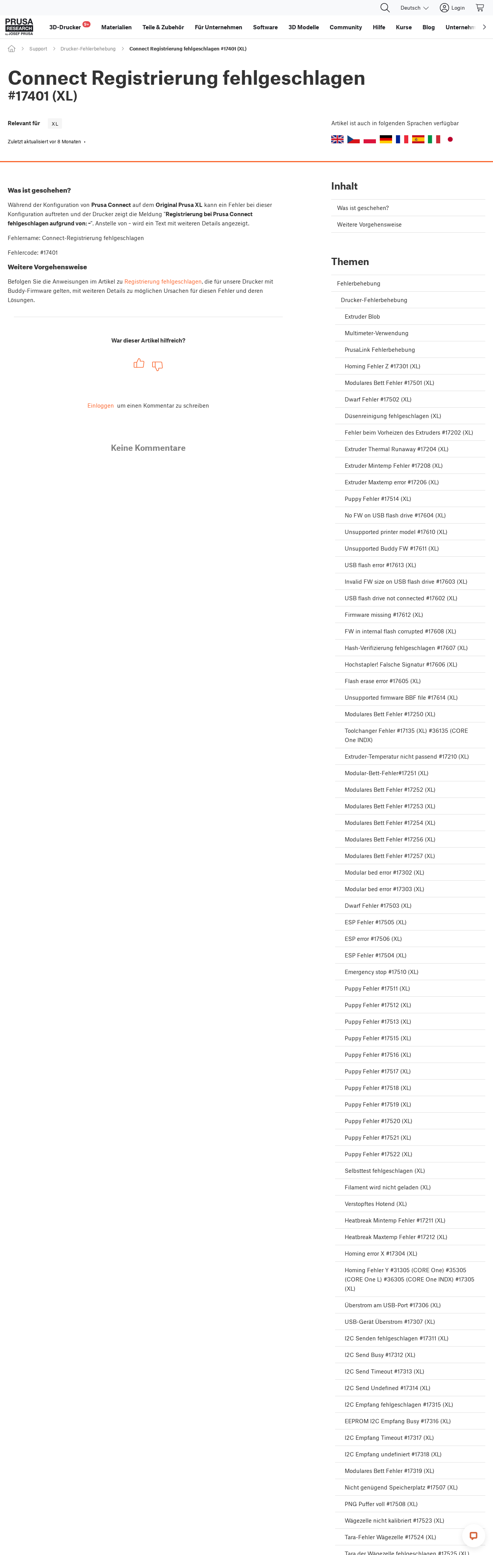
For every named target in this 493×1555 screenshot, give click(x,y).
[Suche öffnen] (385, 7)
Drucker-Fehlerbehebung (88, 48)
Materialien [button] (116, 27)
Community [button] (346, 27)
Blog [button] (429, 27)
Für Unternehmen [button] (218, 27)
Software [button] (265, 27)
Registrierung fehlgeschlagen (163, 281)
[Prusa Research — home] (19, 27)
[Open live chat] (473, 1535)
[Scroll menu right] (484, 27)
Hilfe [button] (379, 27)
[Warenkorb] (480, 7)
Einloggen (100, 405)
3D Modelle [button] (303, 27)
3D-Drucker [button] (69, 26)
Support (38, 48)
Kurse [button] (404, 27)
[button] (337, 139)
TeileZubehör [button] (163, 27)
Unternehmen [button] (464, 27)
